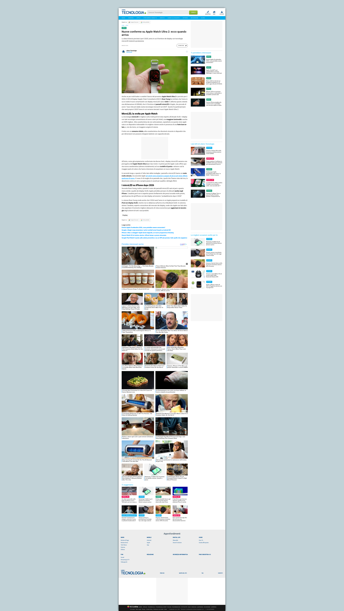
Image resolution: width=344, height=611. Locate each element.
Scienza (123, 547)
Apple (148, 542)
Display (125, 215)
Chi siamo (132, 609)
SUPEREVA (213, 607)
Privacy (143, 609)
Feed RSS (162, 573)
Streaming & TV (125, 559)
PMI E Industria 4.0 (205, 554)
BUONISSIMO (207, 607)
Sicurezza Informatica (180, 554)
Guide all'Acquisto (204, 542)
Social (122, 557)
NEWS (123, 18)
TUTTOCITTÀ (184, 607)
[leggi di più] (187, 52)
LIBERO (140, 607)
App (148, 545)
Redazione (150, 554)
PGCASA (169, 607)
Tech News (124, 545)
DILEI (189, 607)
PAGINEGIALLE (151, 607)
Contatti (220, 573)
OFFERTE (185, 18)
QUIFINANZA (200, 607)
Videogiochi (124, 562)
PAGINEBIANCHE (176, 607)
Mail (214, 14)
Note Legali (138, 609)
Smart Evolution (177, 542)
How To (201, 540)
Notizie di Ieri (124, 542)
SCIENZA (158, 496)
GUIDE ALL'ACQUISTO (174, 18)
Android (149, 540)
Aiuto (165, 609)
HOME (123, 25)
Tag (202, 573)
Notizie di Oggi (125, 540)
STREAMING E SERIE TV (150, 18)
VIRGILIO (145, 607)
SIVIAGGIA (193, 607)
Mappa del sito (183, 573)
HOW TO (162, 18)
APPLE (138, 18)
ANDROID (130, 18)
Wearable (175, 540)
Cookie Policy (149, 609)
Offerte (123, 549)
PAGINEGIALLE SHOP (161, 607)
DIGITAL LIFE (125, 496)
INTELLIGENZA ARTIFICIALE (129, 515)
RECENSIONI (194, 18)
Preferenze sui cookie (158, 609)
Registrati (208, 14)
